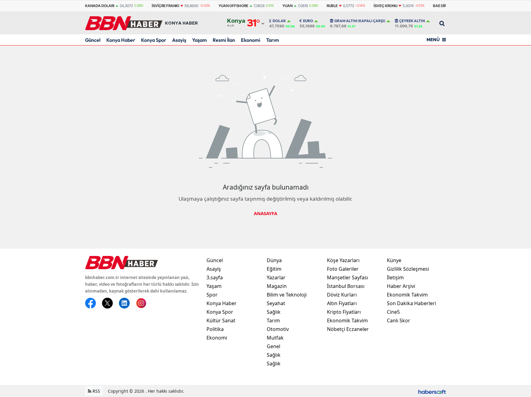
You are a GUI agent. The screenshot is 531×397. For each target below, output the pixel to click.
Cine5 (393, 312)
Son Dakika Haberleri (411, 303)
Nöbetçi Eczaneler (348, 329)
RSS (95, 391)
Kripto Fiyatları (344, 312)
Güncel (92, 40)
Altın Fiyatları (342, 303)
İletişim (395, 277)
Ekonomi (250, 40)
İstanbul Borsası (345, 286)
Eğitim (274, 268)
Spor (212, 294)
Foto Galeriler (343, 268)
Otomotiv (278, 329)
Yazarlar (276, 277)
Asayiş (179, 40)
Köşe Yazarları (343, 260)
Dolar (279, 21)
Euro (308, 21)
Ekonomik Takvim (347, 320)
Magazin (277, 286)
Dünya (274, 260)
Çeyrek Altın (412, 21)
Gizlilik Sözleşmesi (408, 268)
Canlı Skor (398, 320)
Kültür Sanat (220, 320)
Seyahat (276, 303)
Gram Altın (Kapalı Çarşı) (359, 21)
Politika (215, 329)
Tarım (272, 40)
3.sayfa (214, 277)
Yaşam (199, 40)
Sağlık (274, 312)
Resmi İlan (224, 40)
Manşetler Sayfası (347, 277)
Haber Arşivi (401, 286)
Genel (273, 346)
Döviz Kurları (342, 294)
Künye (394, 260)
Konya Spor (153, 40)
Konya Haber (120, 40)
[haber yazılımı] (432, 391)
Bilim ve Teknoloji (287, 294)
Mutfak (275, 337)
